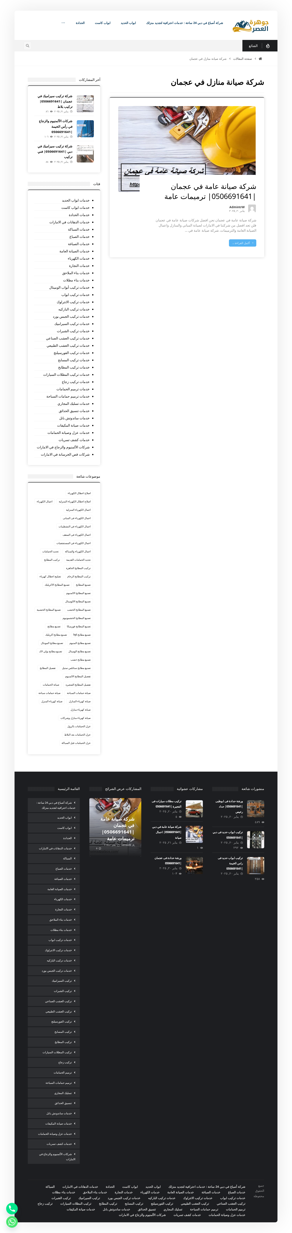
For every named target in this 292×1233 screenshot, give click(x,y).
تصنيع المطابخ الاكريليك (57, 585)
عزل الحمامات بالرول (79, 726)
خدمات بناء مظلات (76, 280)
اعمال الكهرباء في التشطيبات (75, 526)
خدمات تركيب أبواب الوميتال (69, 287)
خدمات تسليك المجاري (74, 403)
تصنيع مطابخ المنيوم (80, 643)
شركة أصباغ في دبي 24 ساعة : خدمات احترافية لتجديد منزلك (56, 805)
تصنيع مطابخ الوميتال (79, 651)
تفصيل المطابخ (48, 668)
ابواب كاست (64, 828)
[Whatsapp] (12, 1222)
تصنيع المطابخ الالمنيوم (78, 593)
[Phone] (12, 1208)
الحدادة (67, 838)
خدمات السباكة (79, 229)
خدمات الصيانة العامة (74, 251)
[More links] (63, 23)
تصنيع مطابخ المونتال (52, 643)
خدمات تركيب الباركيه (74, 309)
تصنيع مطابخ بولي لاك (50, 651)
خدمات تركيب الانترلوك (73, 302)
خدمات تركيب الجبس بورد (71, 316)
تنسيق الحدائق (63, 1103)
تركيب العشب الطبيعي (59, 1011)
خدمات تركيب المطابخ (74, 367)
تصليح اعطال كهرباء (50, 576)
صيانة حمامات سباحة (49, 693)
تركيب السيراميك (62, 981)
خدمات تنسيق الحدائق (74, 410)
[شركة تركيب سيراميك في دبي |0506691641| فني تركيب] (85, 153)
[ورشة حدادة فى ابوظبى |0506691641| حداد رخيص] (255, 808)
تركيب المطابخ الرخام (79, 576)
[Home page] (260, 59)
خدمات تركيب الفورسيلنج (72, 352)
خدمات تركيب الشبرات (73, 331)
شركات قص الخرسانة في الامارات (65, 454)
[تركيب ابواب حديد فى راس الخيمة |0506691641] (255, 865)
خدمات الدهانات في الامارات (69, 222)
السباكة (67, 858)
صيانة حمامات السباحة (79, 693)
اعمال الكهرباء (44, 501)
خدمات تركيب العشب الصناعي (68, 338)
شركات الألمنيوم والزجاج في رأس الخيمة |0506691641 (55, 126)
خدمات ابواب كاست (75, 207)
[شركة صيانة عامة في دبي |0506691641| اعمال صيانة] (194, 834)
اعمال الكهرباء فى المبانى (77, 518)
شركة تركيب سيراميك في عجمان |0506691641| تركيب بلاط (55, 101)
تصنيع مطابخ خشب (81, 659)
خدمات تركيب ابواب (75, 294)
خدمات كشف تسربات (74, 439)
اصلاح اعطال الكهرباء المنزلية (75, 501)
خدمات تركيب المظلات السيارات (66, 374)
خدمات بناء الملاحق (76, 273)
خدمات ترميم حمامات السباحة (68, 396)
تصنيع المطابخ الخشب (79, 609)
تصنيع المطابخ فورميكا (79, 626)
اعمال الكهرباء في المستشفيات (73, 543)
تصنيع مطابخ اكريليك (56, 634)
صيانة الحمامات (51, 684)
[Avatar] (252, 208)
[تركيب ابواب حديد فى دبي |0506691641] (255, 839)
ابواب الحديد (64, 817)
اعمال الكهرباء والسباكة (78, 551)
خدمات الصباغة (79, 243)
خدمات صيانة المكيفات (73, 425)
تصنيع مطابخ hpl (82, 634)
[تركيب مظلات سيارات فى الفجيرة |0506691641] (194, 808)
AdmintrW (237, 207)
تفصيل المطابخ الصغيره (78, 684)
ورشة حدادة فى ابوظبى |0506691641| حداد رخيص (229, 806)
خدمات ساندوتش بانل (74, 418)
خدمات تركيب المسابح (74, 360)
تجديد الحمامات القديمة (78, 560)
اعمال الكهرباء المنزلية (78, 510)
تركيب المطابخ (52, 560)
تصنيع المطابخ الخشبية (49, 609)
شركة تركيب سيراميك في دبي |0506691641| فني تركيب (55, 151)
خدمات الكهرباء (79, 258)
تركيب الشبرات (63, 991)
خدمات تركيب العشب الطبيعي (68, 345)
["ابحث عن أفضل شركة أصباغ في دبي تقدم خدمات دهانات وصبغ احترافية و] (251, 25)
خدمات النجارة (79, 265)
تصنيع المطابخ (83, 585)
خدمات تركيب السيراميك (72, 323)
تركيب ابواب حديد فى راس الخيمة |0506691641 (230, 863)
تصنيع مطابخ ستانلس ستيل (76, 668)
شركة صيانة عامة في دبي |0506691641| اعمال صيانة (166, 832)
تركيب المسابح (63, 1032)
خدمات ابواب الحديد (76, 200)
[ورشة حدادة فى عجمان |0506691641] (194, 865)
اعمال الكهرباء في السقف (77, 535)
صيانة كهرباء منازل (81, 709)
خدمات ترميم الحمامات (73, 389)
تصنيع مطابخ (53, 626)
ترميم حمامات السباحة (59, 1083)
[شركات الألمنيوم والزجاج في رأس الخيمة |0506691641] (85, 128)
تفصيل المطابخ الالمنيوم (78, 676)
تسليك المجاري (63, 1093)
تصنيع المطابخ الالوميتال (78, 601)
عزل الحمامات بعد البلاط (77, 734)
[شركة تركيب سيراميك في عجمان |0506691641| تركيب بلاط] (85, 103)
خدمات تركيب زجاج (76, 381)
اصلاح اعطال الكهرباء (79, 493)
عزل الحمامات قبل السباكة (76, 743)
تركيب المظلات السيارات (57, 1052)
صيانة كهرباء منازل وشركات (75, 718)
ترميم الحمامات (63, 1072)
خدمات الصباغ (79, 236)
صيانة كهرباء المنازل (80, 701)
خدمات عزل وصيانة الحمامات (68, 432)
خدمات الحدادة (79, 214)
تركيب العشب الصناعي (58, 1001)
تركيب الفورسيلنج (61, 1021)
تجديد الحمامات (50, 551)
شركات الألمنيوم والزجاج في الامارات (63, 447)
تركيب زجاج (65, 1062)
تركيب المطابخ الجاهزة (78, 568)
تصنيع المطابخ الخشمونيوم (77, 618)
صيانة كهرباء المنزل (51, 701)
